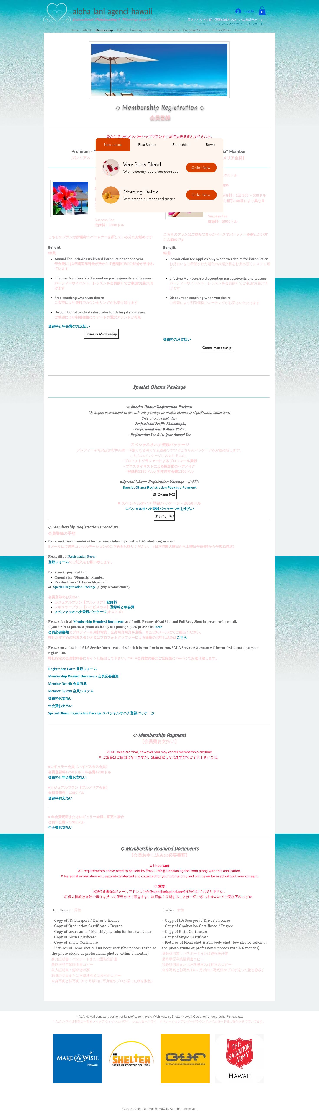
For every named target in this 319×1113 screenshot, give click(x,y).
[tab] (113, 144)
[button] (262, 10)
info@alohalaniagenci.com (155, 541)
